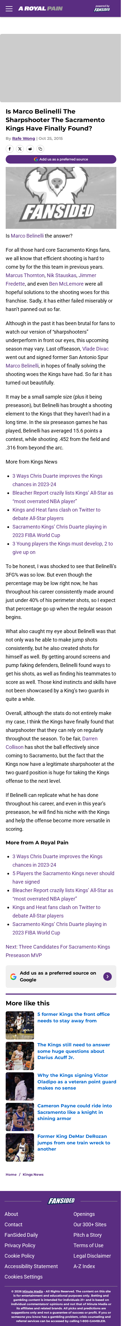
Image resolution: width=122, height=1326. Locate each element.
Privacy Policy (20, 1245)
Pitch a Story (87, 1235)
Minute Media (32, 1291)
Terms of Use (88, 1245)
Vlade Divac (95, 349)
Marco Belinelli (27, 236)
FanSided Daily (21, 1235)
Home (11, 1174)
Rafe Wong (23, 138)
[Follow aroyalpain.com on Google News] (107, 976)
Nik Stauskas (61, 275)
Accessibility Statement (31, 1266)
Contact (13, 1224)
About (11, 1214)
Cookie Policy (20, 1256)
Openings (84, 1214)
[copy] (40, 149)
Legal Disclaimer (92, 1256)
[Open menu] (9, 8)
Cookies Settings (24, 1277)
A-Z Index (84, 1266)
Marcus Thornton (25, 275)
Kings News (33, 1174)
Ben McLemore (66, 284)
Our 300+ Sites (89, 1224)
